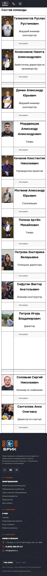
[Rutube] (16, 470)
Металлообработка (10, 496)
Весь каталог (7, 503)
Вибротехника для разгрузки (14, 486)
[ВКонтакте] (4, 470)
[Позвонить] (13, 3)
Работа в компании (9, 528)
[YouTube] (10, 470)
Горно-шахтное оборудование (14, 492)
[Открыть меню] (20, 3)
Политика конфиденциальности (16, 571)
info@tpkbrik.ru (12, 551)
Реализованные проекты (12, 521)
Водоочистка (7, 500)
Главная (5, 517)
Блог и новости (8, 524)
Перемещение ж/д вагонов (13, 489)
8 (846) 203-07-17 (14, 546)
